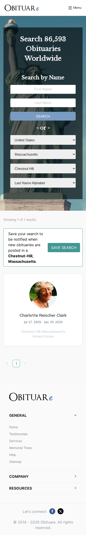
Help (12, 455)
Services (15, 441)
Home (13, 427)
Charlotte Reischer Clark (43, 315)
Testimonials (18, 434)
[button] (43, 415)
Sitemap (15, 462)
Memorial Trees (20, 448)
